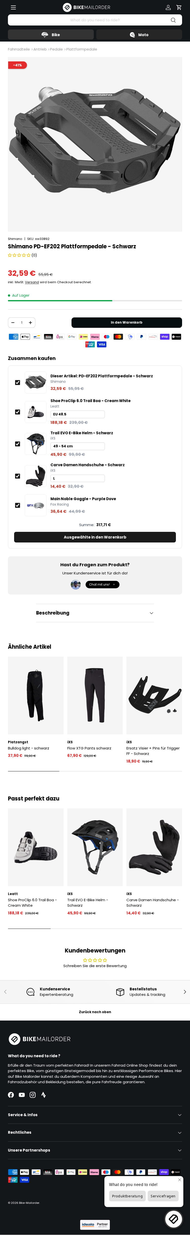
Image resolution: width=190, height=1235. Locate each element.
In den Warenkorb (126, 322)
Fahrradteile (19, 49)
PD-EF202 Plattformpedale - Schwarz (101, 376)
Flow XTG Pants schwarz (89, 748)
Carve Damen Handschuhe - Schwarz (87, 465)
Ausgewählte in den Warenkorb (95, 537)
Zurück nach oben (95, 1012)
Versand (32, 282)
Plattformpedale (81, 49)
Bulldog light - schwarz (28, 748)
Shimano (15, 238)
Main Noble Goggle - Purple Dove (83, 498)
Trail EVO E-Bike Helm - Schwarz (81, 433)
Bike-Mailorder (29, 1203)
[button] (179, 7)
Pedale (56, 49)
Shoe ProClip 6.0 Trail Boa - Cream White (90, 400)
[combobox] (95, 20)
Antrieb (40, 49)
